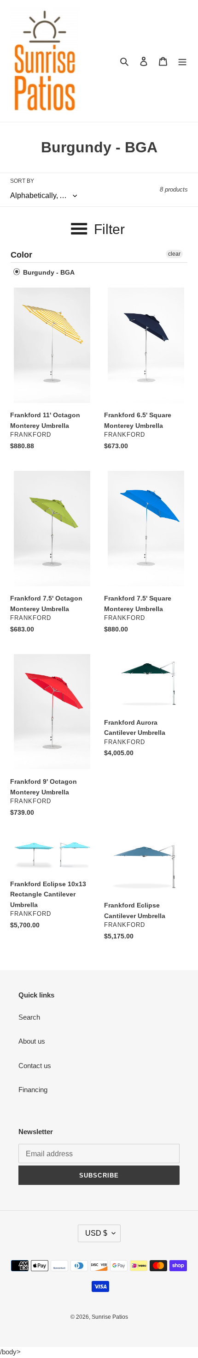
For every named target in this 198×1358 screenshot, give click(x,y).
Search (29, 1017)
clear (174, 254)
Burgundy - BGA (48, 272)
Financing (32, 1090)
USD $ (96, 1233)
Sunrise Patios (110, 1317)
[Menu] (182, 61)
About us (31, 1041)
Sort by (22, 181)
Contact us (34, 1066)
